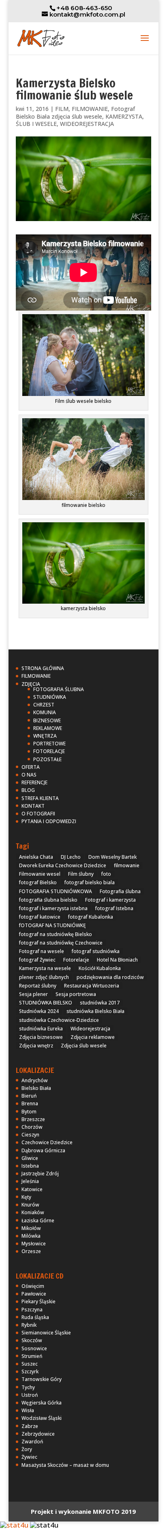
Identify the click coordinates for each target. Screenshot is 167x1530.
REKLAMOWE (47, 728)
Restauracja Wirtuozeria (91, 985)
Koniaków (32, 1212)
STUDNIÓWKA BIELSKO (45, 1002)
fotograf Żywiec (37, 959)
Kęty (26, 1197)
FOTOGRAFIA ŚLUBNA (58, 689)
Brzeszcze (33, 1119)
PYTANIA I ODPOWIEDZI (48, 821)
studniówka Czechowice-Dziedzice (59, 1020)
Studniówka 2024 (39, 1011)
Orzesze (31, 1251)
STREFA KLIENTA (40, 798)
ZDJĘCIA (30, 684)
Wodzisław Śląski (41, 1418)
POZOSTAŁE (47, 759)
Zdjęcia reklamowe (93, 1037)
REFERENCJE (34, 782)
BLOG (28, 790)
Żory (26, 1449)
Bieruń (29, 1095)
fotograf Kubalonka (90, 916)
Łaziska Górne (37, 1220)
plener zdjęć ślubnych (44, 977)
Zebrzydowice (38, 1433)
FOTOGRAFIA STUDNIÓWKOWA (55, 891)
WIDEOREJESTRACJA (87, 124)
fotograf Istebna (114, 908)
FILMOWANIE (90, 109)
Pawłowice (33, 1293)
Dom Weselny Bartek (112, 856)
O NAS (28, 774)
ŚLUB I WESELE (36, 124)
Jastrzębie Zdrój (40, 1173)
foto (106, 873)
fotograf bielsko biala (89, 882)
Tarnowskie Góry (41, 1379)
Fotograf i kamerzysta (110, 899)
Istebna (30, 1165)
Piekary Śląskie (38, 1301)
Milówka (31, 1235)
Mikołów (31, 1228)
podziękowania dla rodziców (110, 977)
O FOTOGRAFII (38, 813)
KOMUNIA (44, 712)
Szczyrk (30, 1371)
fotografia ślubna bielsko (48, 899)
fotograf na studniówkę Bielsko (55, 934)
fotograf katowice (39, 916)
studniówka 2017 (100, 1002)
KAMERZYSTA (123, 116)
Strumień (32, 1356)
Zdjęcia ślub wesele (84, 1045)
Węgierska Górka (41, 1402)
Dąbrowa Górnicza (43, 1150)
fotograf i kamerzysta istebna (53, 908)
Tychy (28, 1387)
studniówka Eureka (41, 1028)
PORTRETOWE (49, 743)
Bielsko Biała (36, 1088)
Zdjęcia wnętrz (36, 1045)
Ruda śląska (35, 1317)
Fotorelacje (76, 959)
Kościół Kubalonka (100, 968)
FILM (62, 109)
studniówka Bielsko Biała (95, 1011)
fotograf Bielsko (38, 882)
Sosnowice (34, 1348)
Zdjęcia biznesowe (41, 1037)
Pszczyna (32, 1309)
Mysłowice (33, 1243)
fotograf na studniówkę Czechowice (61, 942)
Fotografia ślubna (120, 891)
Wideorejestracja (90, 1028)
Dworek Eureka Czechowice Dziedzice (62, 865)
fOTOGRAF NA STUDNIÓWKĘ (52, 925)
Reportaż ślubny (37, 985)
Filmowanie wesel (39, 873)
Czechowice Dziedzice (47, 1142)
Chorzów (32, 1127)
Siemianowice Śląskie (46, 1332)
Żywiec (29, 1456)
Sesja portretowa (76, 994)
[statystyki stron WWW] (14, 1525)
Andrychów (34, 1080)
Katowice (32, 1189)
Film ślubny (81, 873)
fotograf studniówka (96, 951)
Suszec (29, 1363)
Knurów (30, 1204)
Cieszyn (30, 1134)
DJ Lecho (71, 856)
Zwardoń (32, 1441)
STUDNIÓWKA (49, 697)
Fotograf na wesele (41, 951)
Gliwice (29, 1158)
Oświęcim (32, 1286)
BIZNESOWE (47, 720)
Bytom (28, 1111)
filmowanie (126, 865)
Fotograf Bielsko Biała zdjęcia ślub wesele (75, 112)
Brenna (29, 1103)
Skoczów (31, 1340)
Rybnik (28, 1324)
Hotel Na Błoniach (117, 959)
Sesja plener (33, 994)
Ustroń (29, 1395)
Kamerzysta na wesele (45, 968)
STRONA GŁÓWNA (42, 668)
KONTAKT (33, 805)
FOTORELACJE (49, 751)
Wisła (27, 1410)
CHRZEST (43, 704)
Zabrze (29, 1426)
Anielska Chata (36, 856)
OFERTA (30, 767)
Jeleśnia (30, 1181)
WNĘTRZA (45, 735)
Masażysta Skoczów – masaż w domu (65, 1465)
